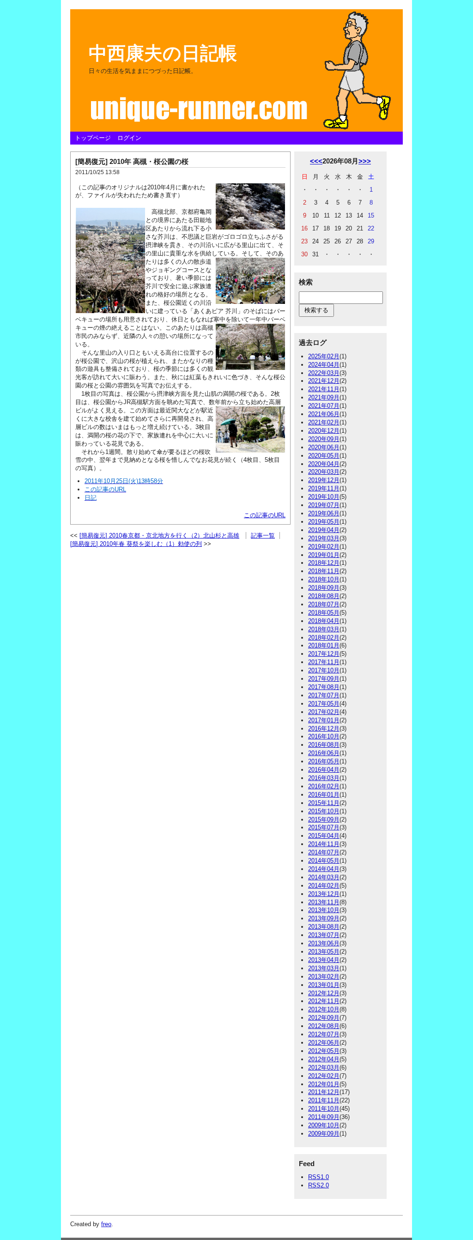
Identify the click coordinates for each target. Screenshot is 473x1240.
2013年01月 (324, 984)
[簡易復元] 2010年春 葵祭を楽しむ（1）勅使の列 (136, 543)
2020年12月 (324, 430)
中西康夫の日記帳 (163, 53)
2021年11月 (324, 389)
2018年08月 (324, 596)
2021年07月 (324, 405)
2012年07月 (324, 1034)
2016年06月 (324, 753)
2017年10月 (324, 670)
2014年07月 (324, 852)
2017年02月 (324, 711)
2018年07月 (324, 604)
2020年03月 (324, 471)
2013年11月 (324, 902)
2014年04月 (324, 868)
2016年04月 (324, 769)
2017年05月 (324, 703)
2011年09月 (324, 1116)
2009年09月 (324, 1133)
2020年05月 (324, 455)
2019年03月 (324, 538)
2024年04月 (324, 364)
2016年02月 (324, 786)
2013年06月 (324, 943)
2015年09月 (324, 819)
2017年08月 (324, 687)
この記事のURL (264, 515)
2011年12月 (324, 1092)
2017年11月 (324, 662)
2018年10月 (324, 579)
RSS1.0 (318, 1176)
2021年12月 (324, 380)
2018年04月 (324, 620)
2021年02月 (324, 422)
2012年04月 (324, 1059)
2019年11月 (324, 488)
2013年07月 (324, 935)
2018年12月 (324, 562)
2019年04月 (324, 529)
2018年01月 (324, 645)
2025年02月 (324, 356)
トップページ (93, 137)
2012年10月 (324, 1009)
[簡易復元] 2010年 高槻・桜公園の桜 (131, 161)
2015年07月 (324, 827)
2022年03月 (324, 372)
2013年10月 (324, 910)
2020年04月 (324, 463)
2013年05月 (324, 951)
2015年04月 (324, 835)
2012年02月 (324, 1075)
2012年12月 (324, 993)
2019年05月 (324, 521)
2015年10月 (324, 811)
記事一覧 (263, 535)
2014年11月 (324, 844)
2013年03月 (324, 968)
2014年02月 (324, 885)
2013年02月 (324, 976)
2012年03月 (324, 1067)
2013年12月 (324, 893)
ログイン (129, 137)
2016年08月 (324, 744)
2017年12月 (324, 653)
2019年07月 (324, 505)
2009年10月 (324, 1125)
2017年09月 (324, 678)
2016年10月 (324, 736)
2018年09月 (324, 587)
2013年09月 (324, 918)
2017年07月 (324, 695)
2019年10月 (324, 496)
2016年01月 (324, 794)
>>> (364, 161)
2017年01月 (324, 720)
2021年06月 (324, 414)
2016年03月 (324, 777)
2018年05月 (324, 612)
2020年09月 (324, 439)
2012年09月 (324, 1017)
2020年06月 (324, 447)
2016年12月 (324, 728)
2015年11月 (324, 802)
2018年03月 (324, 629)
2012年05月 (324, 1050)
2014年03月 (324, 877)
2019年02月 (324, 546)
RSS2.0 (318, 1185)
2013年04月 (324, 959)
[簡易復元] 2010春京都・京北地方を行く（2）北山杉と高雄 (159, 535)
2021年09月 (324, 397)
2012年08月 (324, 1025)
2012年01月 (324, 1084)
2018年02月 (324, 637)
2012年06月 (324, 1042)
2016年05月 (324, 761)
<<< (316, 161)
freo (106, 1224)
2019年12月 (324, 480)
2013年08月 (324, 926)
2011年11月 (324, 1100)
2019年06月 (324, 513)
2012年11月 (324, 1001)
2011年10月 (324, 1108)
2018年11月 (324, 571)
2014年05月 (324, 860)
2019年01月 (324, 554)
